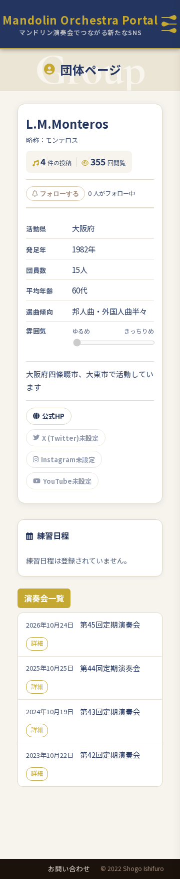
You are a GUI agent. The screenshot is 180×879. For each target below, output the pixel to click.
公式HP (53, 416)
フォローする (59, 193)
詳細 (37, 643)
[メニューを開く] (169, 24)
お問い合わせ (69, 868)
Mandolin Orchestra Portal (80, 20)
